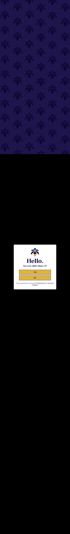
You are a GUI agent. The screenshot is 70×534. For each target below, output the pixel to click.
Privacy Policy (41, 283)
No (35, 278)
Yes (35, 272)
